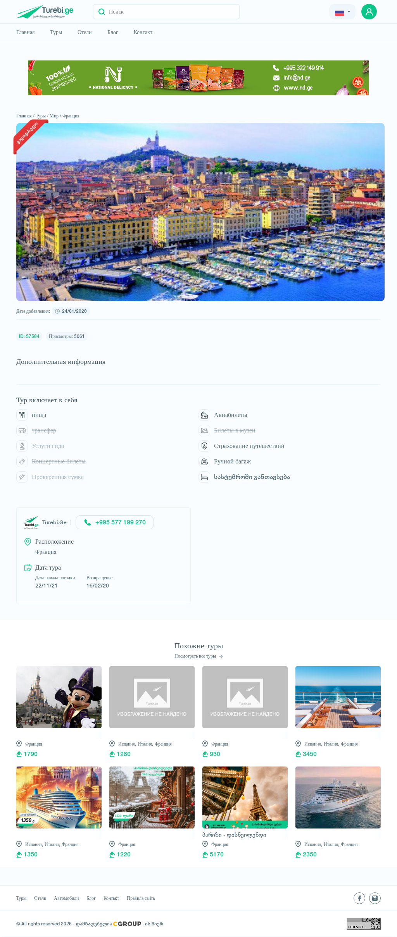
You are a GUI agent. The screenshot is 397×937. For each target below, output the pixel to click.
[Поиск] (101, 11)
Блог (112, 32)
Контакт (143, 32)
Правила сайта (141, 898)
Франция (70, 116)
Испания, (127, 744)
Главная (25, 32)
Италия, (145, 744)
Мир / (55, 116)
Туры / (42, 116)
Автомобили (66, 898)
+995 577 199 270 (120, 522)
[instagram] (375, 898)
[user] (369, 11)
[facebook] (359, 898)
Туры (56, 32)
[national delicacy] (198, 77)
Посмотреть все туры (195, 656)
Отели (85, 32)
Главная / (25, 116)
